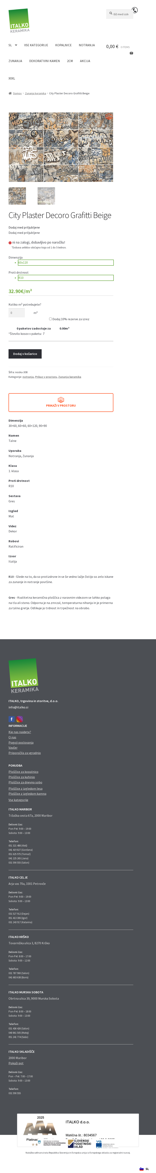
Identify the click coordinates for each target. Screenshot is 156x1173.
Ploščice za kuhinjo (22, 777)
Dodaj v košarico (25, 354)
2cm (70, 61)
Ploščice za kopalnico (23, 772)
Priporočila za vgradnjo (25, 753)
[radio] (65, 262)
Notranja (87, 45)
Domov (17, 93)
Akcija (85, 61)
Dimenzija (16, 257)
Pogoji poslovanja (21, 742)
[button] (24, 227)
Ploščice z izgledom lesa (25, 788)
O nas (12, 737)
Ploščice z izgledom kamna (27, 794)
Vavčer (13, 747)
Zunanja (15, 61)
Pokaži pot (16, 1063)
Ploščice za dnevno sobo (25, 782)
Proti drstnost (19, 272)
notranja (28, 377)
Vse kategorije (36, 45)
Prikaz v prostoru (46, 377)
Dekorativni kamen (44, 61)
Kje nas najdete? (20, 732)
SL (10, 45)
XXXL (12, 78)
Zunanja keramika (35, 93)
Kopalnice (63, 45)
